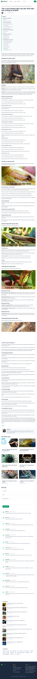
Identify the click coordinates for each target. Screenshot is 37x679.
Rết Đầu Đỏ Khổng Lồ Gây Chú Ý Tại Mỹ (13, 616)
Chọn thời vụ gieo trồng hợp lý (7, 41)
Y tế (31, 652)
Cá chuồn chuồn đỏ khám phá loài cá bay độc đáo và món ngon (17, 624)
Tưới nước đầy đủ (6, 45)
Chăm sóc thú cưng (21, 652)
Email (3, 494)
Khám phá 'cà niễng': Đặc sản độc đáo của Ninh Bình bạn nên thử (17, 607)
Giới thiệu (14, 666)
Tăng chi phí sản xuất (6, 28)
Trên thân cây (5, 31)
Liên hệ (14, 670)
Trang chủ (2, 6)
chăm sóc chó (27, 652)
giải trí (4, 652)
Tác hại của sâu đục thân (7, 22)
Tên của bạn (4, 490)
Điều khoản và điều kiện (17, 667)
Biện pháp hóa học (6, 38)
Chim (15, 1)
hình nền (18, 654)
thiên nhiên (12, 652)
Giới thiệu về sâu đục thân (7, 18)
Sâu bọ (19, 1)
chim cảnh (11, 654)
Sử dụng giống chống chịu (7, 42)
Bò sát (10, 1)
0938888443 (31, 672)
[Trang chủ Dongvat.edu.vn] (4, 1)
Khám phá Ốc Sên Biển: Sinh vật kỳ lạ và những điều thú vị (16, 620)
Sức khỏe (7, 652)
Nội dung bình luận (5, 498)
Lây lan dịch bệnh (6, 25)
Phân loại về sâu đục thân (7, 21)
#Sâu (3, 425)
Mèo (16, 652)
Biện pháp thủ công (6, 35)
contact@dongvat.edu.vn (32, 670)
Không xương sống (8, 6)
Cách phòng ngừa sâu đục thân (8, 39)
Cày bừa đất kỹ (5, 48)
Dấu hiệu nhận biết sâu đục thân (8, 29)
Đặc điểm (4, 19)
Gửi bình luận (6, 506)
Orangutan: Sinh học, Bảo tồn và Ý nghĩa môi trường (15, 603)
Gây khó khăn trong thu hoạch (7, 26)
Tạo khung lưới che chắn (7, 49)
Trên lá (4, 32)
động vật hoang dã (6, 654)
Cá (13, 1)
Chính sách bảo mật (16, 669)
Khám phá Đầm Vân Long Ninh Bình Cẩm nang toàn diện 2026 (16, 633)
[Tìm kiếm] (35, 1)
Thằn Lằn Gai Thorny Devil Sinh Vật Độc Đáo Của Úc (15, 637)
